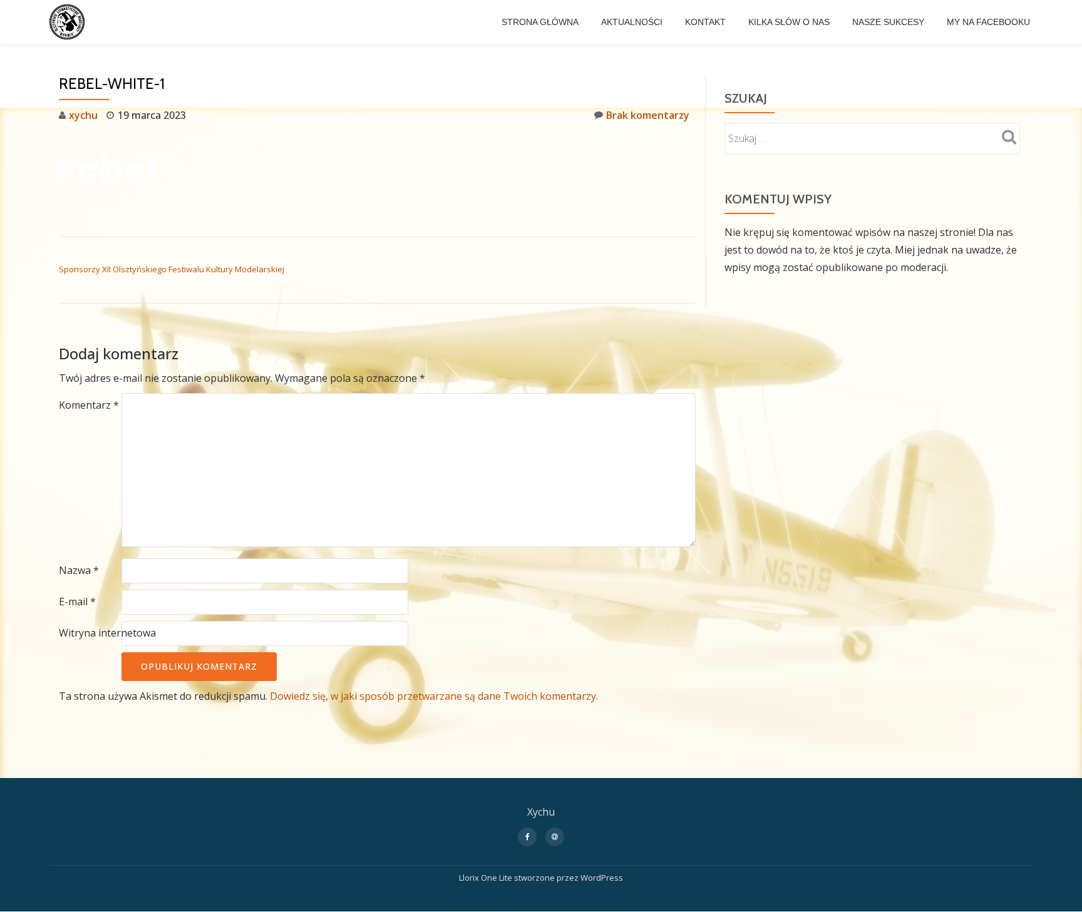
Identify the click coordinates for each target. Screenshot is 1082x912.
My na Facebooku (988, 22)
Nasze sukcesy (888, 22)
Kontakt (705, 22)
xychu (83, 115)
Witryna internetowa (107, 633)
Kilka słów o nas (789, 22)
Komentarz (89, 405)
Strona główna (540, 22)
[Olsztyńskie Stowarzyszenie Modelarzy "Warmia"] (69, 22)
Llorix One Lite (486, 877)
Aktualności (631, 22)
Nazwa (79, 570)
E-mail (77, 601)
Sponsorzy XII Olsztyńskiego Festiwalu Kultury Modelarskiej (171, 269)
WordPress (601, 877)
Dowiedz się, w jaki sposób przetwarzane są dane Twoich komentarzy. (434, 696)
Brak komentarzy (647, 115)
